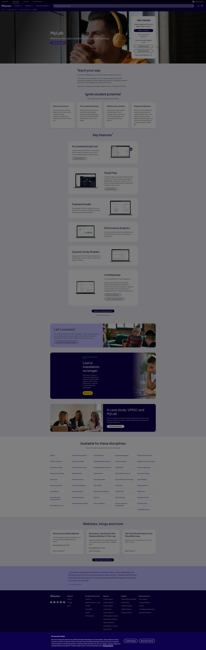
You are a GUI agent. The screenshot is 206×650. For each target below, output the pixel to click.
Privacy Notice (108, 646)
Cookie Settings (130, 641)
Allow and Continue (147, 641)
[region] (103, 641)
